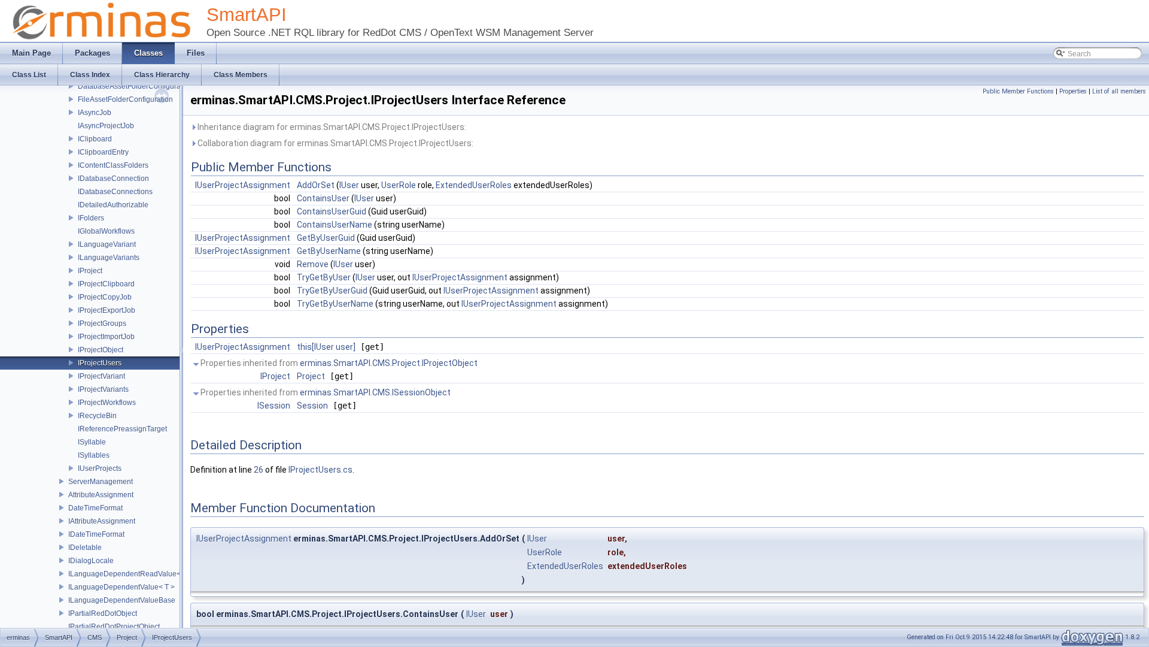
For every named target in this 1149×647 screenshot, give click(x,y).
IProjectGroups (102, 323)
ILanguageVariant (107, 244)
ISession (273, 405)
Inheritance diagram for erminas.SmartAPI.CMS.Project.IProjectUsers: (331, 127)
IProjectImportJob (106, 336)
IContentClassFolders (113, 165)
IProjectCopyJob (105, 297)
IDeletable (85, 547)
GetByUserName (329, 251)
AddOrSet (316, 185)
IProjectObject (100, 350)
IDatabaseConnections (115, 192)
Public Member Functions (1018, 91)
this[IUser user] (326, 347)
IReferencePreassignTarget (122, 429)
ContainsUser (323, 198)
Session (312, 405)
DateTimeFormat (95, 508)
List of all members (1119, 91)
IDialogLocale (91, 561)
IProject (90, 271)
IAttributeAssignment (101, 521)
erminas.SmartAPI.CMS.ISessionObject (375, 392)
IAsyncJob (94, 112)
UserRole (398, 185)
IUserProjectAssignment (242, 185)
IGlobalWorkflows (106, 231)
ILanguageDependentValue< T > (121, 587)
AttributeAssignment (100, 495)
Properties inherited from (338, 363)
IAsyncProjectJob (106, 126)
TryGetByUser (324, 277)
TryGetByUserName (335, 304)
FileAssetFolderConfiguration (125, 99)
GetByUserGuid (326, 238)
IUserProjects (99, 468)
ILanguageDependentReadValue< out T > (136, 574)
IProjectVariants (103, 389)
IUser (349, 185)
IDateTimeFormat (96, 534)
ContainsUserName (334, 224)
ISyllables (94, 455)
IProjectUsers (99, 363)
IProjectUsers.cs (320, 469)
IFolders (91, 218)
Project (311, 376)
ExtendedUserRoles (474, 185)
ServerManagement (100, 481)
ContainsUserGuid (331, 211)
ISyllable (92, 442)
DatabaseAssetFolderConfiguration (135, 86)
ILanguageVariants (108, 257)
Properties (1073, 91)
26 (258, 469)
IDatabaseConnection (113, 178)
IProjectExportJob (106, 310)
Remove (313, 264)
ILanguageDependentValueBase (121, 600)
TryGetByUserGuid (332, 290)
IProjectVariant (101, 376)
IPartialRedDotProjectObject (114, 626)
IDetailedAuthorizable (113, 205)
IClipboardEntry (103, 152)
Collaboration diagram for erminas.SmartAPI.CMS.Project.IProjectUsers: (334, 143)
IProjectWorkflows (107, 402)
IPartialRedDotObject (102, 613)
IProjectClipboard (106, 284)
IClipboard (95, 139)
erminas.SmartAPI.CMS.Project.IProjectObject (389, 363)
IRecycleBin (97, 416)
